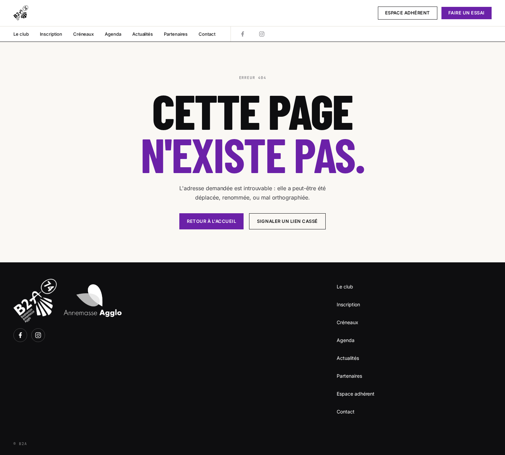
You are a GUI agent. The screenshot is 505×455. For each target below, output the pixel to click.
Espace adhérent (407, 12)
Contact (207, 34)
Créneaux (83, 34)
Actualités (142, 34)
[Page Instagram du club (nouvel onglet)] (261, 34)
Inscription (51, 34)
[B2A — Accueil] (20, 13)
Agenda (113, 34)
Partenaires (176, 34)
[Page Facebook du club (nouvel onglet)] (242, 34)
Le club (21, 34)
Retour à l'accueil (211, 221)
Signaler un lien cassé (287, 221)
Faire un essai (466, 12)
